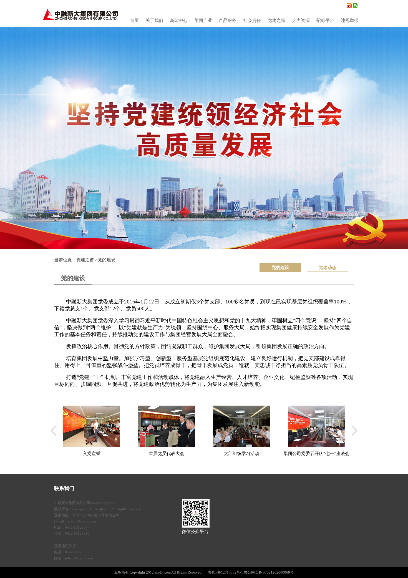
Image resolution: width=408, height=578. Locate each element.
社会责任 (252, 20)
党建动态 (327, 267)
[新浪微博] (349, 5)
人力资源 (301, 20)
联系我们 (64, 488)
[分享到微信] (355, 5)
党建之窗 (276, 20)
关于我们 (154, 20)
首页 (134, 20)
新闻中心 (179, 20)
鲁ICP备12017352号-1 (225, 572)
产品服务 (227, 20)
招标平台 (325, 20)
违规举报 (350, 20)
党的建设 (106, 259)
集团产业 (203, 20)
